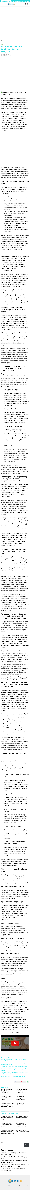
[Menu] (2, 4)
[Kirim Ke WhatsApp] (28, 1082)
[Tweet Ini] (18, 1082)
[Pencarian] (28, 4)
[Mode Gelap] (25, 4)
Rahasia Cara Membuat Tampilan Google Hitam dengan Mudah (13, 1060)
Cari (2, 1142)
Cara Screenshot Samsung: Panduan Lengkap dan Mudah (14, 1069)
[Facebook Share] (15, 1082)
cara (2, 44)
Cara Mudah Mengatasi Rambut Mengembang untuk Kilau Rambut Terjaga (14, 1063)
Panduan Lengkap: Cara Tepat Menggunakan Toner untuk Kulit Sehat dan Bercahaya (14, 1073)
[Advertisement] (15, 23)
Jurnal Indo (6, 54)
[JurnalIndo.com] (11, 4)
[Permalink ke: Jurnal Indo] (2, 55)
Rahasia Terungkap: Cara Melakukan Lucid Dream (14, 1066)
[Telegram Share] (24, 1082)
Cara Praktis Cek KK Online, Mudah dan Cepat (13, 1076)
